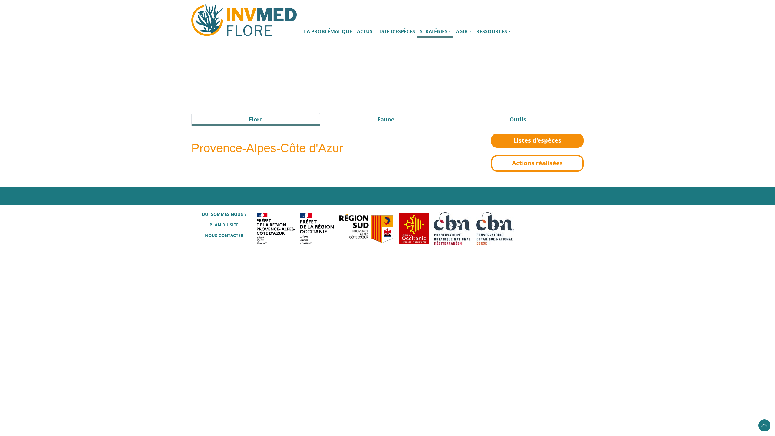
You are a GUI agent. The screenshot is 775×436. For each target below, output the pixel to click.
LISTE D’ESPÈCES (396, 31)
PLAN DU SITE (224, 225)
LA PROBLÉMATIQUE (328, 31)
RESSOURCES (491, 31)
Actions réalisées (537, 163)
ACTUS (364, 31)
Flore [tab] (256, 119)
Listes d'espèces (537, 140)
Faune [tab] (386, 119)
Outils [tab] (518, 119)
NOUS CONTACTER (224, 235)
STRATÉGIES (433, 31)
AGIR (462, 31)
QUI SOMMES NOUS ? (224, 214)
